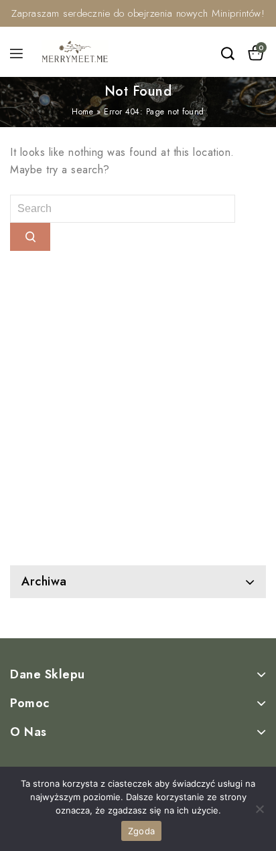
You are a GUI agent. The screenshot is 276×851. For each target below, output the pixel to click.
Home (82, 112)
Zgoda (141, 831)
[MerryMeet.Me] (75, 50)
